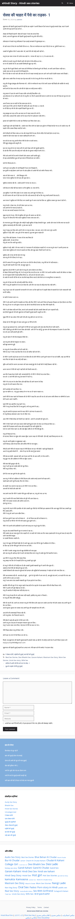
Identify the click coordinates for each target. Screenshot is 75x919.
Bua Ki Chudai (62, 857)
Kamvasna (22, 879)
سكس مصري (56, 915)
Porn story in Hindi (47, 887)
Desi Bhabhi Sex (24, 657)
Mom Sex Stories (43, 883)
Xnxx (39, 918)
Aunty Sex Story (11, 802)
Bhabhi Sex (9, 805)
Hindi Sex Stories (11, 809)
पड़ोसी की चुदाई (18, 654)
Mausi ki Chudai (30, 883)
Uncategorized (10, 812)
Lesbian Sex (32, 880)
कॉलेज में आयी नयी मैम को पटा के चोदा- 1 (18, 663)
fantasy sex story (11, 868)
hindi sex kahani (46, 871)
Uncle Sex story (15, 660)
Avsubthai (45, 918)
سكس (28, 918)
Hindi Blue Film (7, 915)
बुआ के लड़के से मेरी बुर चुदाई (14, 666)
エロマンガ (18, 915)
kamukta (10, 879)
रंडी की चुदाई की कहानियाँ (41, 894)
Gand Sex (54, 868)
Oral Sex (23, 887)
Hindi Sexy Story (13, 875)
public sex (62, 887)
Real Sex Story (12, 890)
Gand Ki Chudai (41, 867)
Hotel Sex (26, 875)
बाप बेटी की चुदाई (29, 654)
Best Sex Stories (12, 657)
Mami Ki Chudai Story (44, 880)
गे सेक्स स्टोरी (9, 654)
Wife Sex (24, 660)
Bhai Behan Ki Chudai (46, 857)
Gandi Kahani (25, 867)
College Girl (11, 864)
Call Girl (22, 861)
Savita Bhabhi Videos (26, 891)
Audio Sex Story (13, 857)
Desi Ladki (52, 864)
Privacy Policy (30, 907)
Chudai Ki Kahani (55, 860)
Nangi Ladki (59, 883)
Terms (39, 907)
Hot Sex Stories (50, 875)
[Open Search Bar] (62, 3)
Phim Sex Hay (29, 915)
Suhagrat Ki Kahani (61, 891)
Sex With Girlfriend (43, 890)
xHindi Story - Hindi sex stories (20, 3)
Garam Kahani (37, 657)
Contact (46, 907)
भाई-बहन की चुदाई (10, 835)
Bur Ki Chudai (12, 860)
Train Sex (8, 894)
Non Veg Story (11, 887)
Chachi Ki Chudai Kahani (36, 860)
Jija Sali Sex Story (63, 876)
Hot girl (37, 875)
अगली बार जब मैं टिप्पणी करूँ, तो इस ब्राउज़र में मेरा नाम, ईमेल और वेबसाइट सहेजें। (29, 723)
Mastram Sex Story (50, 657)
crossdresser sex (23, 864)
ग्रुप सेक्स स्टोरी (10, 818)
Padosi (33, 887)
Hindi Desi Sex (29, 871)
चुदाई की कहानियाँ (10, 822)
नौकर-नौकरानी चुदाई (11, 825)
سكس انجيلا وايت (68, 915)
